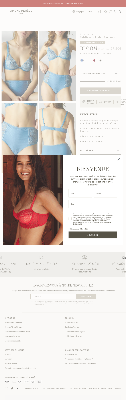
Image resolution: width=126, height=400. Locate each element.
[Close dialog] (118, 159)
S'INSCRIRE (93, 234)
